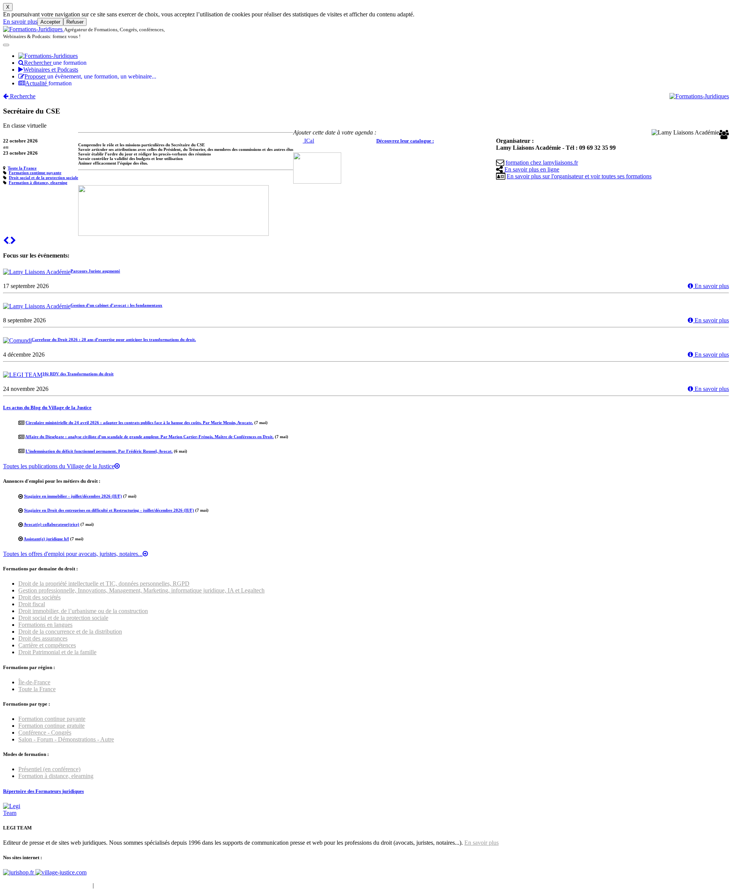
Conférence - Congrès (44, 732)
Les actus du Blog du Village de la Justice (47, 407)
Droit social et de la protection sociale (43, 177)
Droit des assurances (42, 638)
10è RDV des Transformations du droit (78, 373)
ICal (308, 141)
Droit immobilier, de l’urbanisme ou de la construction (83, 611)
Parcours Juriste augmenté (95, 271)
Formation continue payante (35, 172)
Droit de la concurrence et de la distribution (70, 631)
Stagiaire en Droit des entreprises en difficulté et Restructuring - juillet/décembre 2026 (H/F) (109, 510)
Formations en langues (45, 624)
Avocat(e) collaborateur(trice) (51, 524)
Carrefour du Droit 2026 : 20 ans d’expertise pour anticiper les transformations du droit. (114, 339)
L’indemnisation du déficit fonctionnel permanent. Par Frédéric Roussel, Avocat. (99, 451)
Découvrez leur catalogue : (405, 141)
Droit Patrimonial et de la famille (57, 652)
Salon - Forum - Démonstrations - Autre (66, 739)
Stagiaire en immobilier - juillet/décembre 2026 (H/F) (73, 496)
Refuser (74, 22)
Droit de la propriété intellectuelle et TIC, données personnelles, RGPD (103, 583)
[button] (6, 240)
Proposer (90, 76)
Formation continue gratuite (51, 725)
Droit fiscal (31, 604)
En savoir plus (20, 21)
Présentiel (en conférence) (49, 769)
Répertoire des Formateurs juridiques (43, 791)
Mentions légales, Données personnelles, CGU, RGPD (161, 885)
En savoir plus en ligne (531, 169)
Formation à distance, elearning (38, 182)
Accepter (50, 22)
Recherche (21, 96)
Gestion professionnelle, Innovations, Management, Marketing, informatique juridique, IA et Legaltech (141, 590)
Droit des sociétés (39, 597)
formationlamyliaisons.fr (542, 162)
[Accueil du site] (33, 29)
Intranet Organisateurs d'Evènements (47, 885)
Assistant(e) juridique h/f (46, 538)
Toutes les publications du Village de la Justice (58, 466)
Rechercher (55, 62)
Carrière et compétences (47, 645)
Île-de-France (34, 682)
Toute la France (22, 168)
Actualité (48, 83)
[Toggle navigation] (6, 45)
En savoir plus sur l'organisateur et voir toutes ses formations (579, 176)
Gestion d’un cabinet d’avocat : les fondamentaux (116, 305)
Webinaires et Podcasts (50, 69)
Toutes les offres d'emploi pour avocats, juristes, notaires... (73, 554)
